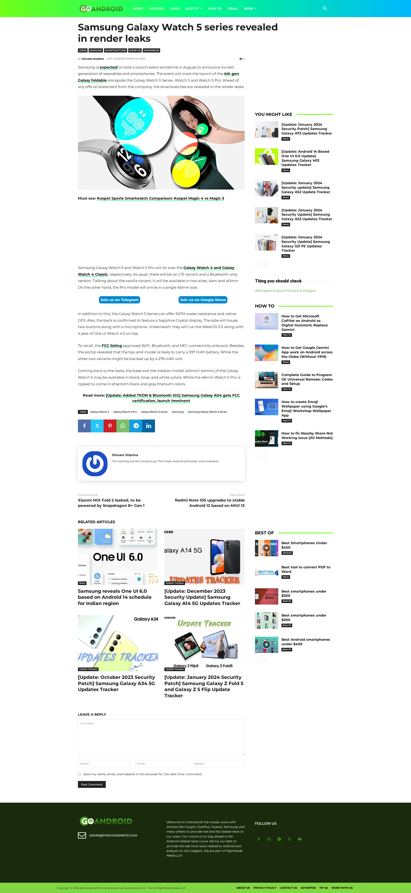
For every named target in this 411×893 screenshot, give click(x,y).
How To (287, 334)
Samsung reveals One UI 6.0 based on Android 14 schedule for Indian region (115, 597)
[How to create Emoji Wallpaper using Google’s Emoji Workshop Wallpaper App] (266, 407)
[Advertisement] (161, 234)
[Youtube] (300, 839)
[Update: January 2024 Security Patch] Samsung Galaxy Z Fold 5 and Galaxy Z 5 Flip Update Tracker (203, 686)
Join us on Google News (203, 300)
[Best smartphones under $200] (266, 620)
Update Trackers (175, 583)
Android (287, 552)
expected (109, 67)
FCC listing (112, 345)
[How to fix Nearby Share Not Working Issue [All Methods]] (266, 438)
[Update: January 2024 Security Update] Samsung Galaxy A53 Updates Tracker (306, 214)
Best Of (287, 601)
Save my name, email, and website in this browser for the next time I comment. (142, 774)
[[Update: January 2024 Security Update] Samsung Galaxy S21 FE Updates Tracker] (266, 242)
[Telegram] (135, 426)
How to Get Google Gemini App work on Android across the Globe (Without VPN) (307, 352)
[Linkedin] (148, 426)
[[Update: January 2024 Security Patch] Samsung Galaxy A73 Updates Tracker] (266, 129)
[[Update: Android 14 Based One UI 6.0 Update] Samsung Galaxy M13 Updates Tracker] (266, 156)
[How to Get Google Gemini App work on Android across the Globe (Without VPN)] (266, 353)
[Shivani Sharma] (94, 463)
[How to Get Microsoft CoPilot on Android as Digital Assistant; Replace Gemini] (266, 321)
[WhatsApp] (122, 426)
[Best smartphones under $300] (266, 596)
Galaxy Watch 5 (99, 411)
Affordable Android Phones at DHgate (285, 291)
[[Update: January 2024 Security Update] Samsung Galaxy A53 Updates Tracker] (266, 215)
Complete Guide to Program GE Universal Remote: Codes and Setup (307, 379)
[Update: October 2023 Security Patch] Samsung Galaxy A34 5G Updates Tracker (116, 683)
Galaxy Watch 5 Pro (125, 411)
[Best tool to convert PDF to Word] (266, 572)
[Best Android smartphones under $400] (266, 644)
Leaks (83, 50)
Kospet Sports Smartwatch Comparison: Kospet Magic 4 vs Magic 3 (160, 198)
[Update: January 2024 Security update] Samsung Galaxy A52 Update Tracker (305, 187)
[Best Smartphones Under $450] (266, 548)
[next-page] (264, 265)
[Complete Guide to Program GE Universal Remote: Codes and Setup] (266, 380)
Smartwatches (115, 50)
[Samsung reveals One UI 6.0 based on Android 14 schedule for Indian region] (118, 557)
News (82, 583)
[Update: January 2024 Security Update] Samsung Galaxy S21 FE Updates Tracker (305, 243)
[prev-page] (257, 265)
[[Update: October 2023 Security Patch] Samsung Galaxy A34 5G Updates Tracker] (118, 643)
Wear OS (135, 50)
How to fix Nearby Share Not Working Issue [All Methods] (307, 435)
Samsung (95, 50)
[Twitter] (97, 426)
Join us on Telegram (119, 300)
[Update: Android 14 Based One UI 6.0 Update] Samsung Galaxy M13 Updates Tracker (305, 158)
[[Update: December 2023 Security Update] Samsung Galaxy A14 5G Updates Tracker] (204, 557)
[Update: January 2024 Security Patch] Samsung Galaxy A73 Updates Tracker (306, 129)
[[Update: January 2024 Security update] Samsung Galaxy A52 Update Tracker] (266, 188)
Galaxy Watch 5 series (154, 411)
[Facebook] (84, 426)
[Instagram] (269, 839)
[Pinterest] (110, 426)
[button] (325, 8)
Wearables (151, 50)
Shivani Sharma (93, 58)
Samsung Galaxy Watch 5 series (207, 411)
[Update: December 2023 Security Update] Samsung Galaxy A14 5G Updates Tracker (202, 597)
